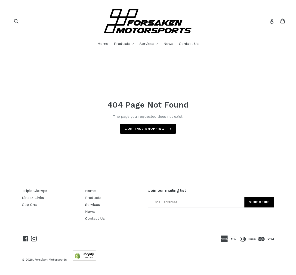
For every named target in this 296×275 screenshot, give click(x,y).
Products (125, 43)
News (168, 43)
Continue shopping (144, 128)
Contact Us (189, 43)
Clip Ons (29, 204)
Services (149, 43)
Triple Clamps (34, 190)
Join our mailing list (167, 190)
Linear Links (33, 197)
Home (103, 43)
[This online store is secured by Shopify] (84, 259)
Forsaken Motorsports (50, 259)
